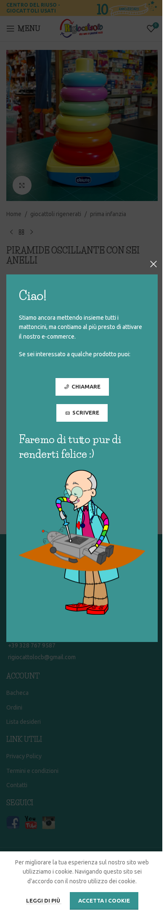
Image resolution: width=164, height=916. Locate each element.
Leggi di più (43, 900)
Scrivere (85, 412)
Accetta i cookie (104, 900)
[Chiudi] (153, 263)
